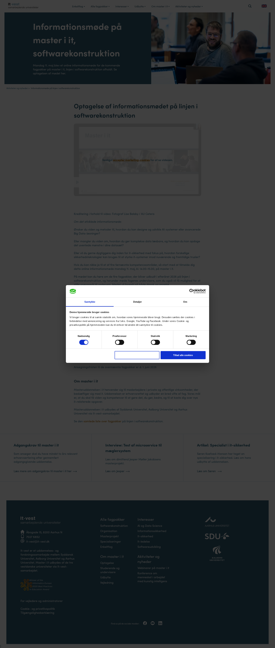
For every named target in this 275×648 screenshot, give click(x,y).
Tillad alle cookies (183, 355)
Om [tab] (185, 301)
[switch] (119, 342)
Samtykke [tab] (89, 301)
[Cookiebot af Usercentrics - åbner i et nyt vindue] (192, 291)
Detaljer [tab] (137, 301)
